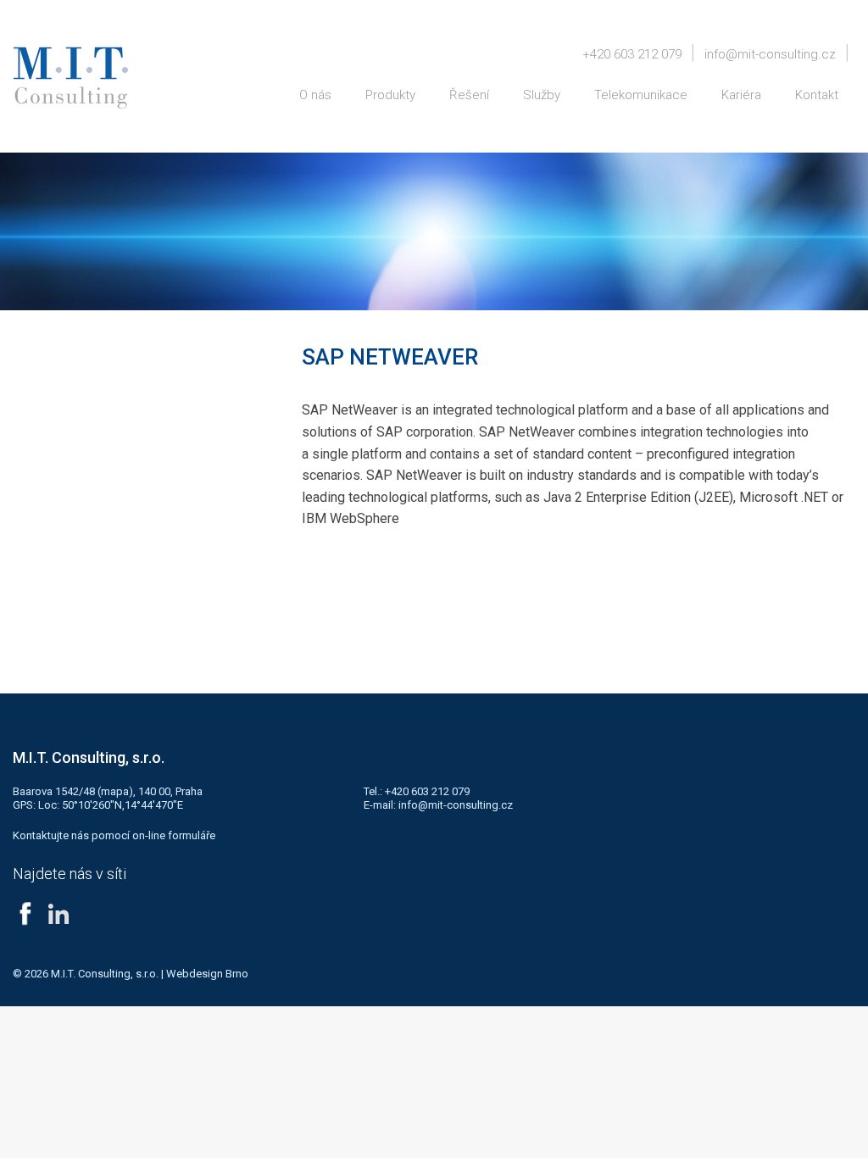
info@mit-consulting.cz (770, 54)
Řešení (469, 95)
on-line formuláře (173, 835)
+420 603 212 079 (632, 54)
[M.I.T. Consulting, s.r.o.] (71, 78)
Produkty (390, 95)
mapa (115, 791)
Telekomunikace (640, 95)
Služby (541, 95)
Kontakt (816, 95)
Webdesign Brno (207, 973)
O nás (315, 95)
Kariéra (741, 95)
